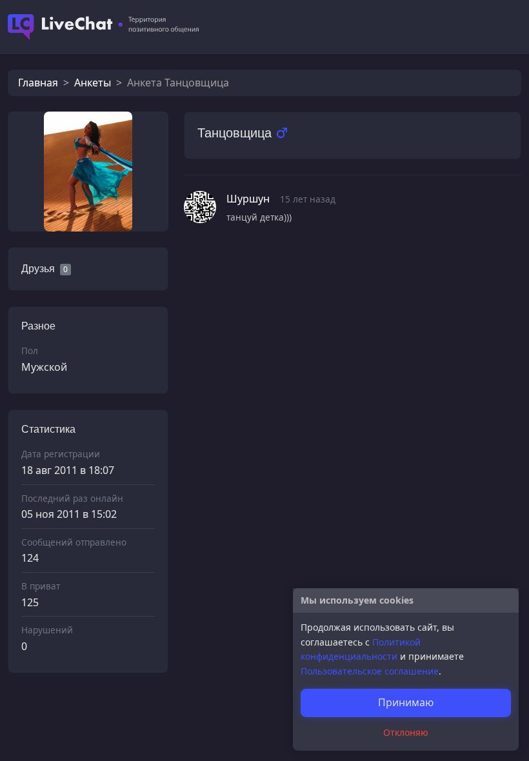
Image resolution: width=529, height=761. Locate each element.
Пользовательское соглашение (370, 671)
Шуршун (248, 199)
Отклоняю (405, 732)
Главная (38, 82)
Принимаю (406, 702)
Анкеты (92, 82)
